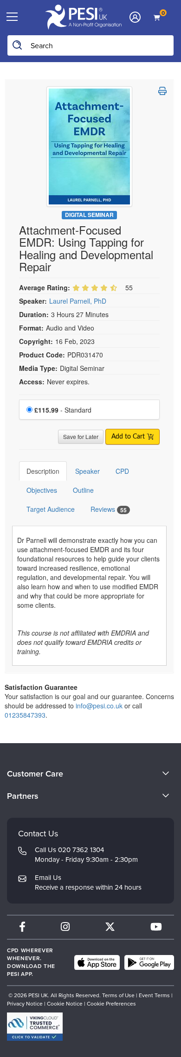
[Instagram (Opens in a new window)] (65, 927)
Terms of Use (118, 995)
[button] (162, 91)
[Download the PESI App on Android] (149, 962)
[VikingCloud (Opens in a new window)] (35, 1026)
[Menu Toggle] (12, 17)
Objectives (41, 490)
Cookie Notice (65, 1004)
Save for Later (80, 436)
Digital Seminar (89, 215)
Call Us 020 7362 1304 (69, 850)
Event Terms (154, 995)
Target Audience (50, 509)
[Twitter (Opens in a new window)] (110, 927)
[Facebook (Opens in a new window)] (22, 927)
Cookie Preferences (111, 1004)
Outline (83, 490)
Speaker (87, 471)
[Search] (17, 45)
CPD (122, 471)
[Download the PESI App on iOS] (97, 962)
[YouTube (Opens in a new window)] (156, 927)
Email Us (48, 877)
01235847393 (25, 715)
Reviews (108, 509)
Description (42, 471)
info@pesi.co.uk (99, 705)
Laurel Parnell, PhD (77, 301)
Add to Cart (129, 436)
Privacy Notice (25, 1004)
